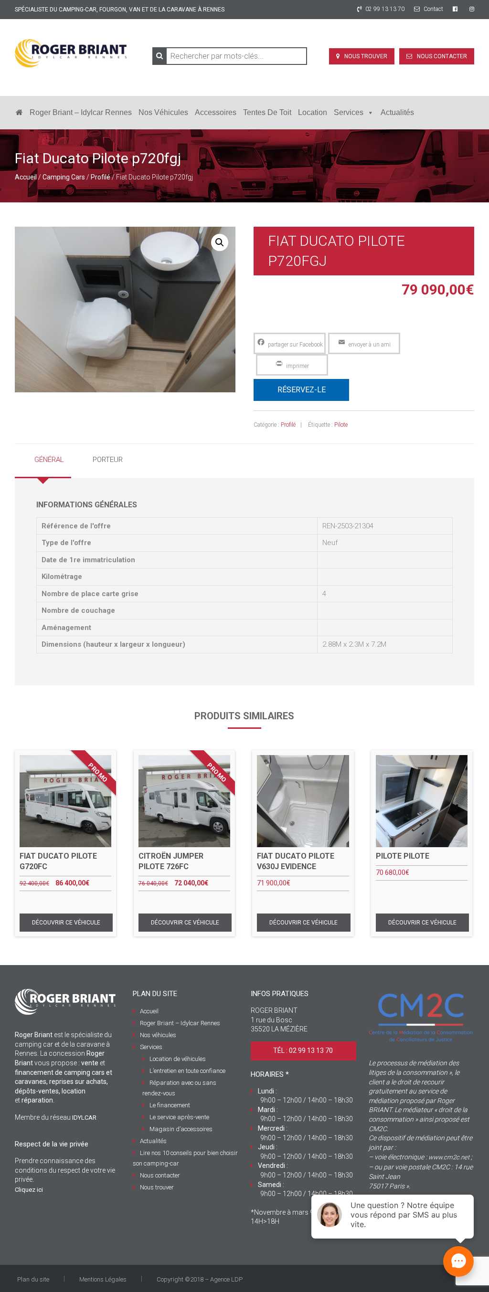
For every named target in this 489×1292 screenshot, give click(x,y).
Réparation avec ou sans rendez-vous (179, 1088)
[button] (219, 242)
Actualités (397, 112)
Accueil (26, 177)
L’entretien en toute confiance (187, 1070)
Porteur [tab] (108, 459)
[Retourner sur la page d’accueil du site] (19, 112)
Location (312, 112)
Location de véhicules (177, 1058)
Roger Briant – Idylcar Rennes (81, 112)
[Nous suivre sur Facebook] (456, 9)
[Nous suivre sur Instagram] (471, 9)
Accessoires (215, 112)
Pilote (341, 424)
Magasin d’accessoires (181, 1129)
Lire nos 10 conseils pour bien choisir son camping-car (185, 1158)
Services (348, 112)
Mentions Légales (103, 1279)
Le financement (169, 1105)
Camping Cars (64, 177)
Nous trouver (365, 56)
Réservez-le (301, 389)
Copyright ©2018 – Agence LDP (200, 1279)
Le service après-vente (179, 1117)
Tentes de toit (267, 112)
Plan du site (33, 1279)
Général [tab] (49, 459)
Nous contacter (442, 56)
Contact (432, 9)
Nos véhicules (163, 112)
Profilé (100, 177)
